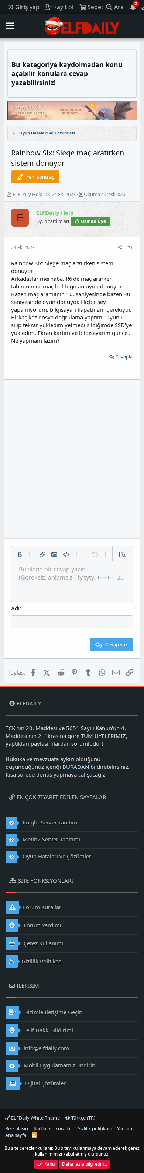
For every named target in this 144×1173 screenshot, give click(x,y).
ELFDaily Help (27, 194)
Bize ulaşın (16, 1128)
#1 (130, 247)
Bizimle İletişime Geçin (52, 1012)
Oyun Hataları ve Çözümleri (57, 856)
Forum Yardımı (41, 925)
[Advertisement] (72, 459)
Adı (15, 608)
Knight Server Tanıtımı (50, 822)
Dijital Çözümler (45, 1083)
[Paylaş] (120, 248)
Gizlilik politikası (94, 1128)
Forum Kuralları (43, 907)
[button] (10, 26)
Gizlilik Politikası (42, 961)
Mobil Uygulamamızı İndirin (58, 1065)
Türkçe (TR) (82, 1117)
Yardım (124, 1128)
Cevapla (124, 356)
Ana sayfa (15, 1135)
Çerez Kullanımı (42, 943)
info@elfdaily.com (45, 1048)
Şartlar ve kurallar (53, 1128)
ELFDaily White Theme (35, 1117)
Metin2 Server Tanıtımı (50, 839)
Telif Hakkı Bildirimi (47, 1030)
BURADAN (75, 766)
